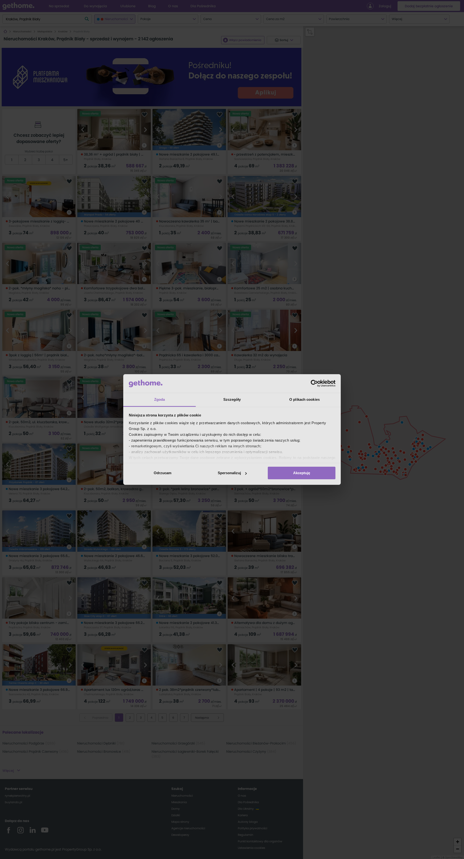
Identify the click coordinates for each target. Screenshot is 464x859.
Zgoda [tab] (159, 399)
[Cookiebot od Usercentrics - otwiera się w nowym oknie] (314, 383)
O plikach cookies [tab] (304, 399)
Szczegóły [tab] (232, 399)
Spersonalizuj (229, 473)
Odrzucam (162, 473)
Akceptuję (301, 473)
